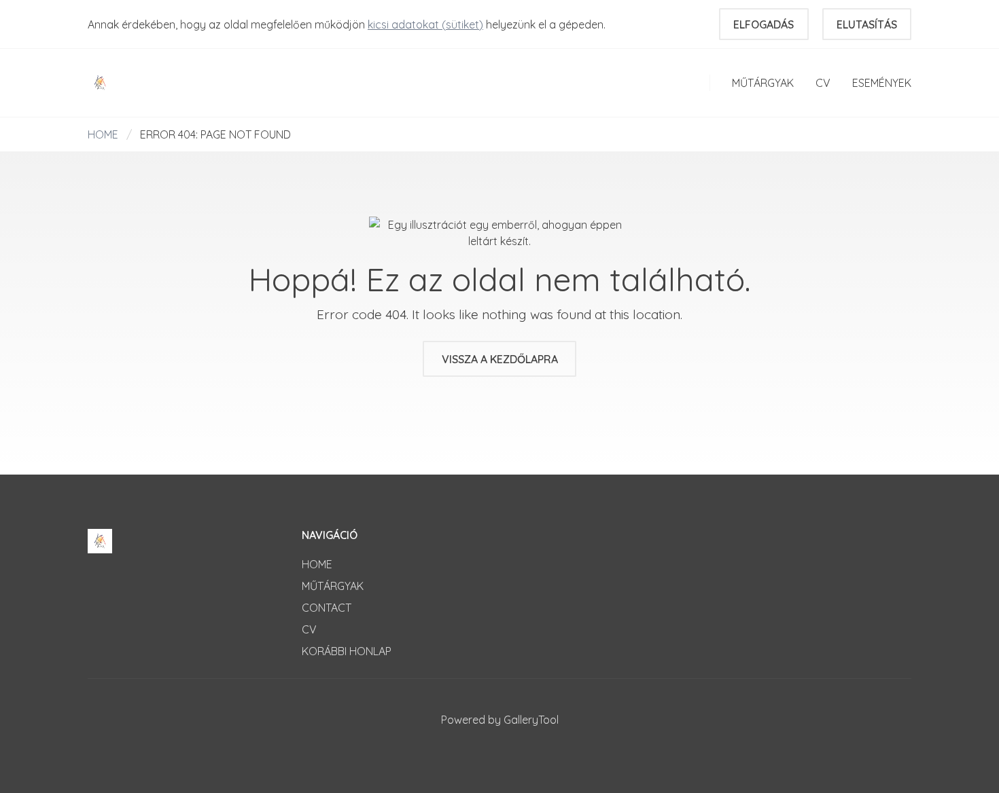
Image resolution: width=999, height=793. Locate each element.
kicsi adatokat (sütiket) (425, 24)
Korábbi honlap (346, 651)
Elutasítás (867, 24)
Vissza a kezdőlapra (500, 359)
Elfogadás (763, 24)
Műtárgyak (763, 83)
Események (881, 83)
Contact (326, 607)
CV (823, 83)
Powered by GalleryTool (500, 719)
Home (103, 134)
